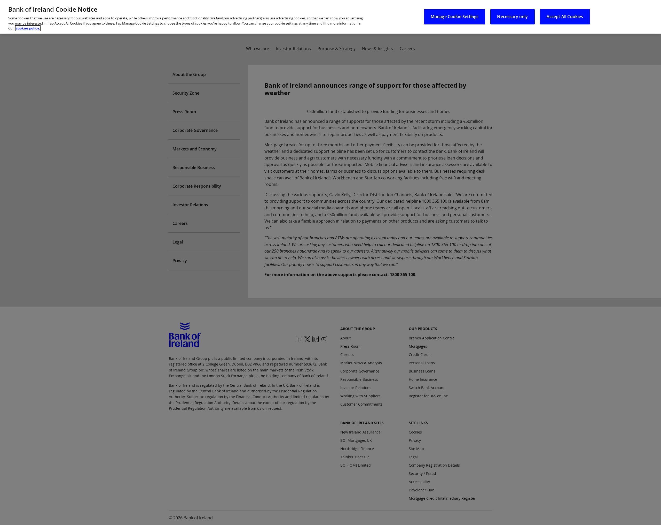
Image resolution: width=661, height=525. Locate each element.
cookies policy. (28, 28)
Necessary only (512, 16)
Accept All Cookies (565, 16)
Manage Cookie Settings (455, 16)
